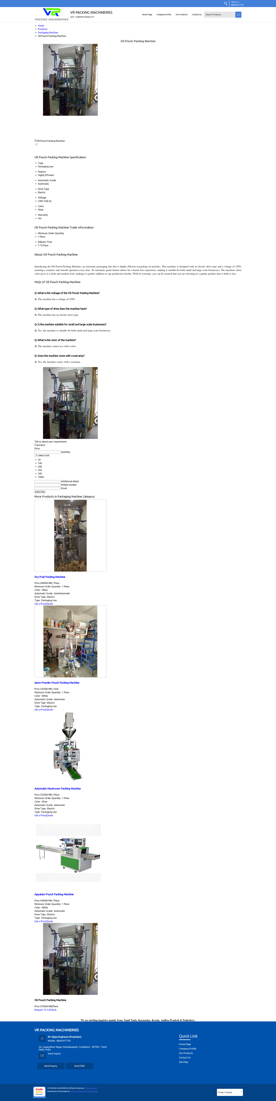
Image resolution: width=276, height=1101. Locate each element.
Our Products (182, 14)
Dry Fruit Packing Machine (49, 576)
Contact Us (197, 14)
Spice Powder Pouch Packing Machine (56, 682)
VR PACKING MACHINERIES (91, 14)
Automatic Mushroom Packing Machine (57, 788)
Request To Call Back (45, 1009)
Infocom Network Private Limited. (84, 1091)
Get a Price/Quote (43, 603)
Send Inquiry (54, 1053)
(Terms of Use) (91, 1088)
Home (41, 25)
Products (42, 29)
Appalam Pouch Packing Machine (54, 894)
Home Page (147, 14)
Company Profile (164, 14)
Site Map (183, 1062)
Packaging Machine (48, 32)
